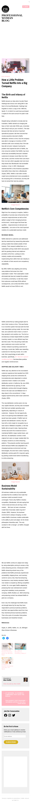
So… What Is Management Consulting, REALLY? (20, 652)
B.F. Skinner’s (19, 357)
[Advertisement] (15, 37)
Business (7, 76)
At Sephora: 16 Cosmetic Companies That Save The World (7, 667)
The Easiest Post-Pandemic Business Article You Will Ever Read (7, 653)
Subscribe (11, 742)
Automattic (15, 800)
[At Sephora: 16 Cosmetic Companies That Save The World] (7, 660)
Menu (26, 6)
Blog (3, 76)
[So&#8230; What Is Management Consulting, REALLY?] (20, 646)
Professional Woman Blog (12, 18)
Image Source (15, 205)
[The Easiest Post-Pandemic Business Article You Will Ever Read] (7, 646)
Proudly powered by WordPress (11, 798)
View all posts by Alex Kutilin (11, 684)
